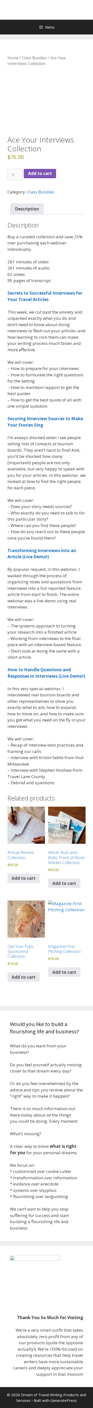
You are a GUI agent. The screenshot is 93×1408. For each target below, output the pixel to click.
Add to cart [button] (64, 972)
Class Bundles (34, 58)
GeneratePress (63, 1400)
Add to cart (40, 173)
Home (12, 58)
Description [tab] (27, 209)
